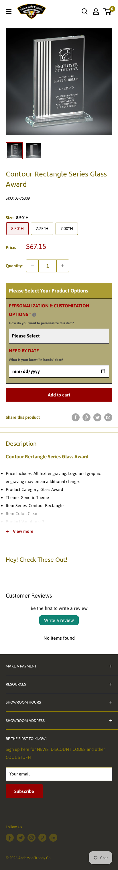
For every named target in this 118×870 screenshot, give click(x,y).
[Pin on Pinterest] (86, 417)
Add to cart (59, 394)
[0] (107, 11)
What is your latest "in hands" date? (36, 360)
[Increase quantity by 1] (63, 266)
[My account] (96, 11)
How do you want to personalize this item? (41, 323)
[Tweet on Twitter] (97, 417)
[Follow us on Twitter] (21, 838)
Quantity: (14, 265)
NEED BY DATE (36, 355)
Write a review (59, 620)
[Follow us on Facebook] (10, 838)
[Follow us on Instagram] (31, 838)
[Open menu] (8, 11)
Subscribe (24, 791)
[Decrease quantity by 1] (32, 266)
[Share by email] (108, 417)
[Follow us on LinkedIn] (53, 838)
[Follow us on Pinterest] (42, 838)
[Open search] (85, 11)
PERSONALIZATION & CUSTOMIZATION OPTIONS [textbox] (49, 314)
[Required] (34, 315)
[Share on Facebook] (76, 417)
